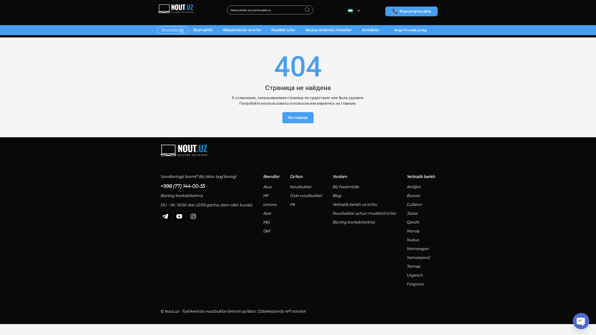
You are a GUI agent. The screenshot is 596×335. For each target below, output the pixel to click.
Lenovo (270, 204)
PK (292, 204)
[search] (307, 10)
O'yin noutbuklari (306, 196)
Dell (266, 231)
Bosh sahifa (202, 30)
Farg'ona (415, 284)
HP (266, 196)
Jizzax (412, 213)
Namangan (418, 249)
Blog (337, 196)
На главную (298, 117)
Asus (267, 187)
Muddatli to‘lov (283, 30)
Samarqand (418, 257)
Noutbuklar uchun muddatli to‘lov (364, 213)
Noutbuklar (301, 187)
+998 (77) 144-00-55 (183, 186)
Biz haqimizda (346, 187)
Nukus (413, 240)
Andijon (414, 187)
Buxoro (413, 196)
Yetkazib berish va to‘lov (242, 30)
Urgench (415, 275)
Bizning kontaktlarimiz (354, 222)
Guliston (414, 204)
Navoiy (413, 231)
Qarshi (413, 222)
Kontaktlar (370, 30)
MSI (266, 222)
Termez (413, 266)
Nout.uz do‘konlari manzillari (328, 30)
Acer (267, 213)
